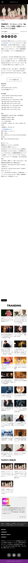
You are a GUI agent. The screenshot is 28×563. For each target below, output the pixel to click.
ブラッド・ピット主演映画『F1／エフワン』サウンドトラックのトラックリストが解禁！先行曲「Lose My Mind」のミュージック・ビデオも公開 (20, 319)
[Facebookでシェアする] (5, 36)
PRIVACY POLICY (5, 534)
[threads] (25, 517)
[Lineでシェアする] (9, 36)
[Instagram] (19, 555)
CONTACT (3, 537)
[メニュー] (2, 2)
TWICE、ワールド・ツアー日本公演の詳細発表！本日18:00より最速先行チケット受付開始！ (7, 438)
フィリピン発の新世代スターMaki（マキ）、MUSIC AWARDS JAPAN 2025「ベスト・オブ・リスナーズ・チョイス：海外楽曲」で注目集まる (7, 351)
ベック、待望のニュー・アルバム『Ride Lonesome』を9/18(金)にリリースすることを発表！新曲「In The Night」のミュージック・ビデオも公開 (20, 351)
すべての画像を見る (14, 79)
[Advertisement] (14, 238)
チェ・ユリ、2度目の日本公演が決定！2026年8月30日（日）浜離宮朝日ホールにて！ (7, 409)
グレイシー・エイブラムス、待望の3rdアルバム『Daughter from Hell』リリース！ (20, 453)
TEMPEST (5, 43)
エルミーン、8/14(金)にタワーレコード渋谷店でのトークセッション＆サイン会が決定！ (20, 424)
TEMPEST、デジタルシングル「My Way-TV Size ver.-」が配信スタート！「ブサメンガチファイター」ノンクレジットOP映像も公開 (20, 474)
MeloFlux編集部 (4, 31)
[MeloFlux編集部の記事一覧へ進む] (5, 504)
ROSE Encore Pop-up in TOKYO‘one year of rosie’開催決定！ (20, 381)
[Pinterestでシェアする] (15, 36)
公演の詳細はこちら (7, 129)
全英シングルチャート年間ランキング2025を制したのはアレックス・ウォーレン (20, 395)
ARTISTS (3, 529)
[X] (20, 517)
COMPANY (4, 532)
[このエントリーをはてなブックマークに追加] (12, 36)
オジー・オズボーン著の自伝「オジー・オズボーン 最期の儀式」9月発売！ (20, 335)
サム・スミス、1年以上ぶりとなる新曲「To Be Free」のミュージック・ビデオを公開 (7, 395)
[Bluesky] (22, 517)
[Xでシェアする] (2, 36)
